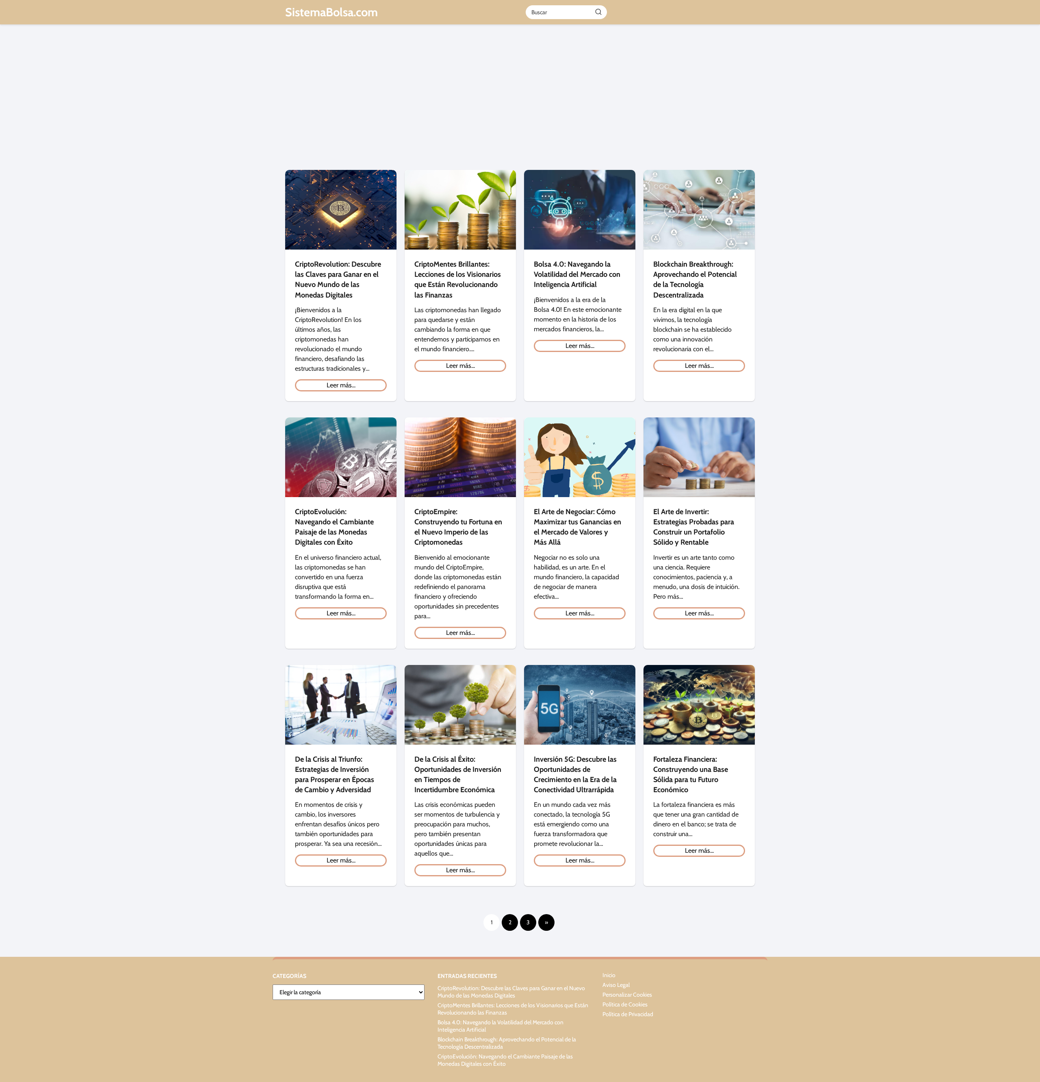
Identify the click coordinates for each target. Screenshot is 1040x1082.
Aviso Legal (616, 985)
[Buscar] (598, 11)
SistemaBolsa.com (331, 12)
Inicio (608, 975)
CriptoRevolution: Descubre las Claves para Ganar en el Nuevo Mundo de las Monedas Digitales (511, 991)
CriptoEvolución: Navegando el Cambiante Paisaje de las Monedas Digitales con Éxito (505, 1060)
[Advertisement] (520, 101)
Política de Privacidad (627, 1014)
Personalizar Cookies (627, 994)
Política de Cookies (625, 1004)
